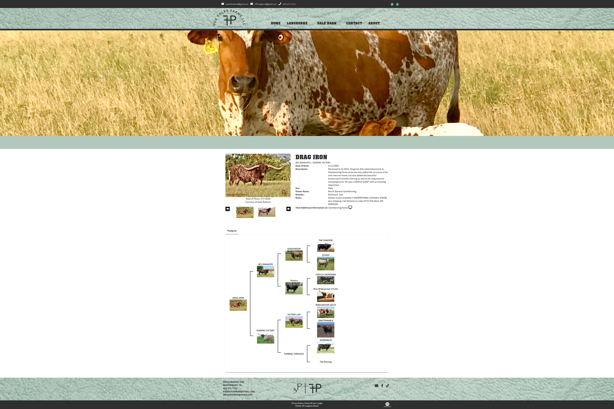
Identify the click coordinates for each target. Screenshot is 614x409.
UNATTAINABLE (325, 320)
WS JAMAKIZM (302, 162)
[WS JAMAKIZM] (265, 271)
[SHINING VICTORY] (265, 337)
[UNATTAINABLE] (325, 329)
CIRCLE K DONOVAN (326, 274)
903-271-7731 (289, 4)
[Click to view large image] (258, 175)
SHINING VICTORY (321, 162)
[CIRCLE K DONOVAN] (325, 279)
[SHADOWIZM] (294, 255)
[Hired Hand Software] (387, 404)
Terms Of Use (310, 403)
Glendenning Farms (338, 207)
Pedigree (232, 230)
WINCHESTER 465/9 (326, 304)
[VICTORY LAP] (294, 321)
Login (320, 403)
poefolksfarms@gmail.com (237, 4)
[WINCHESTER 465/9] (325, 311)
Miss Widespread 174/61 (325, 288)
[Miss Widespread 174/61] (325, 295)
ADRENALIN (326, 340)
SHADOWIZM (294, 248)
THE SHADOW (326, 240)
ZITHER (325, 255)
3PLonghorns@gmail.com (265, 4)
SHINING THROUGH (294, 353)
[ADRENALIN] (325, 347)
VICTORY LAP (293, 314)
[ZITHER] (325, 263)
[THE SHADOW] (325, 246)
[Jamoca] (294, 287)
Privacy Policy (297, 403)
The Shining (326, 361)
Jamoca (294, 280)
